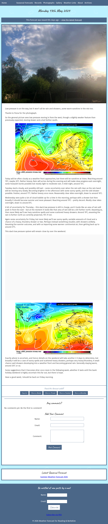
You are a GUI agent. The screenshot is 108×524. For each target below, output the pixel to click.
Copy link (24, 393)
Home (4, 3)
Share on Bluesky (36, 393)
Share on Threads (50, 393)
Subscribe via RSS (54, 515)
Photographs (48, 3)
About (80, 3)
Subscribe (54, 507)
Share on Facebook (64, 393)
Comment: (37, 436)
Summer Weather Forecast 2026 (54, 477)
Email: (37, 425)
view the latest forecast (71, 20)
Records (38, 3)
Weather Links (70, 3)
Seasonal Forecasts (24, 3)
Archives (88, 3)
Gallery (59, 3)
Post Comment (54, 447)
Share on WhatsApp (80, 393)
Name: (37, 419)
